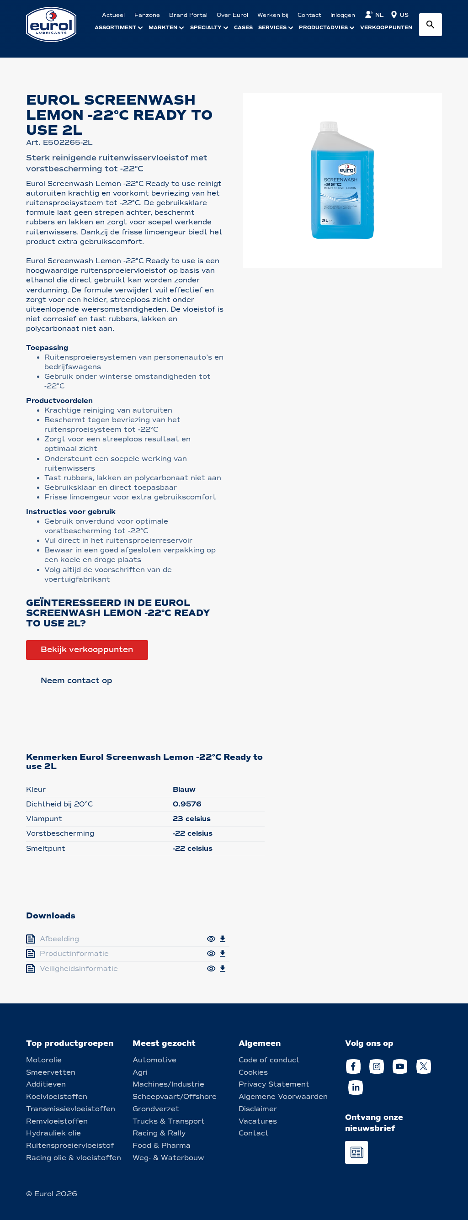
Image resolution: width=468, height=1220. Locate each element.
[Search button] (430, 24)
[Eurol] (57, 24)
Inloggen (342, 15)
